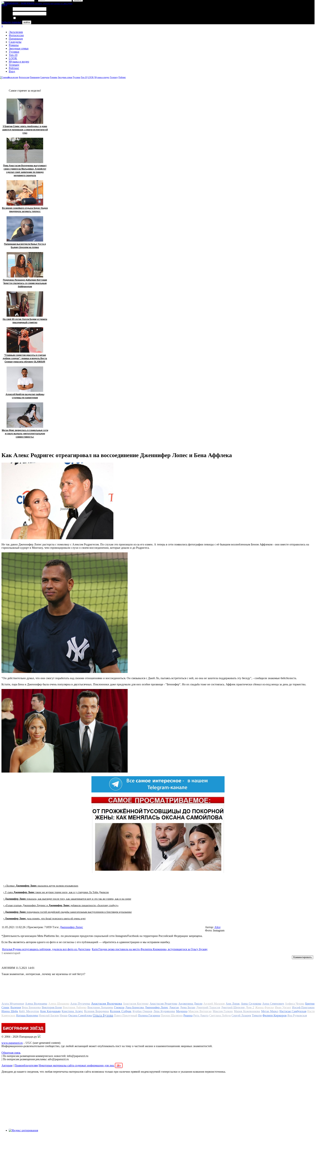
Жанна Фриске (264, 1007)
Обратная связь (10, 1052)
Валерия (15, 1007)
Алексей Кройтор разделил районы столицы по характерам (25, 396)
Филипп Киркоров (274, 1015)
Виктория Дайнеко (74, 1007)
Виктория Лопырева (100, 1007)
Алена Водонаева (36, 1003)
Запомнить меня (26, 18)
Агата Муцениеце (12, 1003)
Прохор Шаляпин (172, 1015)
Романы (14, 45)
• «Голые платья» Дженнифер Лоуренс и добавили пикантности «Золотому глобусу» (60, 905)
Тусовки (14, 51)
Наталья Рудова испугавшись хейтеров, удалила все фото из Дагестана (46, 949)
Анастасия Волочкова (106, 1003)
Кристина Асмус (72, 1011)
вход (4, 4)
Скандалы (15, 41)
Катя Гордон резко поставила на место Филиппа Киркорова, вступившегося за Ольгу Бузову (150, 949)
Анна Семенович (273, 1003)
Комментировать (302, 957)
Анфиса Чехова (294, 1003)
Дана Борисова (134, 1007)
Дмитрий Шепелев (233, 1007)
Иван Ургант (283, 1007)
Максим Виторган (200, 1011)
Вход (12, 71)
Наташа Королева (27, 1015)
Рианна (188, 1015)
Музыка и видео (19, 61)
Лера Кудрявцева (164, 1011)
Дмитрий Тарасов (208, 1007)
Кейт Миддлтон (29, 1011)
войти (27, 22)
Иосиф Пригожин (303, 1007)
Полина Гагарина (149, 1015)
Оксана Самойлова (80, 1015)
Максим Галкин (223, 1011)
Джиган (174, 1007)
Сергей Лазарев (241, 1015)
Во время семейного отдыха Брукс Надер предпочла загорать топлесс (25, 210)
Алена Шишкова (58, 1003)
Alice (217, 927)
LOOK (13, 58)
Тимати (257, 1015)
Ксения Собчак (120, 1011)
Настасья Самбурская (292, 1011)
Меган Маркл (270, 1011)
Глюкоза (119, 1007)
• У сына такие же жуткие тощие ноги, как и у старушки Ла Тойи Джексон (56, 892)
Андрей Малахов (214, 1003)
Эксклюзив (16, 32)
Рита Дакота (200, 1015)
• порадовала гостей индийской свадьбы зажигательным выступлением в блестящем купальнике (67, 912)
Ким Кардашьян (50, 1011)
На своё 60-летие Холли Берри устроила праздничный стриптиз (25, 321)
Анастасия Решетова (163, 1003)
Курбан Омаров (143, 1011)
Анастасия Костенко (135, 1003)
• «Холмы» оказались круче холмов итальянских (40, 885)
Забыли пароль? (11, 22)
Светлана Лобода (220, 1015)
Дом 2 (250, 1007)
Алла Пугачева (80, 1003)
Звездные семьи (19, 48)
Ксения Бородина (96, 1011)
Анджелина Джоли (190, 1003)
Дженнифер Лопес (71, 927)
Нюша (63, 1015)
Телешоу (14, 64)
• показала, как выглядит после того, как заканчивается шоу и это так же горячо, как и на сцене (67, 899)
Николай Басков (49, 1015)
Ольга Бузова (103, 1015)
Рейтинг (14, 68)
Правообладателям (26, 1065)
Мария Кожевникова (247, 1011)
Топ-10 (13, 55)
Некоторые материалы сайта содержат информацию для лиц (80, 1065)
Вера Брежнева (31, 1007)
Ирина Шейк (9, 1011)
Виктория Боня (52, 1007)
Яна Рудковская (297, 1015)
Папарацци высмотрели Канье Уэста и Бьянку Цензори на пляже (25, 246)
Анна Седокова (251, 1003)
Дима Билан (187, 1007)
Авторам (6, 1065)
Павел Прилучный (125, 1015)
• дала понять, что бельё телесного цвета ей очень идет (44, 918)
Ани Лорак (233, 1003)
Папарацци (16, 38)
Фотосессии (16, 35)
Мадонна (181, 1011)
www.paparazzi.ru (12, 1042)
